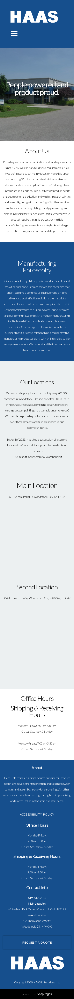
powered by (37, 994)
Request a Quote (37, 942)
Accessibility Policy (37, 814)
